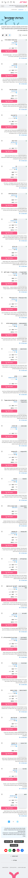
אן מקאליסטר (14, 744)
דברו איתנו (15, 856)
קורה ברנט (14, 324)
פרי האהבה (14, 743)
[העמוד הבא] (9, 822)
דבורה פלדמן (14, 639)
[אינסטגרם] (18, 850)
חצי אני (15, 769)
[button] (2, 2)
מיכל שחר (15, 770)
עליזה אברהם (14, 142)
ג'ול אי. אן (15, 273)
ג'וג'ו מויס (15, 560)
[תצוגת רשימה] (9, 35)
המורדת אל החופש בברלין (10, 637)
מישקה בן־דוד (14, 427)
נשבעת (15, 478)
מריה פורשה (14, 65)
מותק (15, 376)
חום (16, 794)
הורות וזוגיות (20, 9)
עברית (15, 860)
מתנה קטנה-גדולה (12, 506)
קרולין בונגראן (14, 220)
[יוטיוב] (5, 850)
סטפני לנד (14, 664)
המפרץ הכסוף (13, 690)
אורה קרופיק (14, 91)
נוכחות (15, 219)
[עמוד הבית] (25, 9)
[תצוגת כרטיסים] (3, 35)
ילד (16, 166)
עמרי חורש (14, 168)
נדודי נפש (14, 141)
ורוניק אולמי (14, 614)
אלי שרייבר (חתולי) (12, 377)
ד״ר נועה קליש (14, 719)
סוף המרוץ (14, 426)
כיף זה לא (14, 246)
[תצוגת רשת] (6, 35)
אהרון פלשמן (14, 195)
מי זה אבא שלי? (13, 297)
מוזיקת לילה (14, 559)
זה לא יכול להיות (12, 193)
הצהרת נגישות (5, 867)
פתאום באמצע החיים (11, 323)
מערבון (15, 64)
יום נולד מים (14, 717)
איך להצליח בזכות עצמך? (10, 400)
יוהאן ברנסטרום (13, 795)
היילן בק (15, 453)
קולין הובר (14, 350)
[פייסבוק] (22, 850)
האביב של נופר (13, 89)
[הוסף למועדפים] (2, 41)
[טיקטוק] (14, 850)
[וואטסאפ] (9, 850)
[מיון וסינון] (20, 35)
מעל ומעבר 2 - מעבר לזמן (10, 272)
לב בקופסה (14, 531)
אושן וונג (15, 587)
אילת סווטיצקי (14, 533)
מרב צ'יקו (15, 116)
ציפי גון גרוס (14, 299)
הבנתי (2, 6)
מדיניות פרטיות (13, 867)
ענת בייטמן (14, 248)
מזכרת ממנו (14, 349)
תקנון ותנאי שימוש (22, 867)
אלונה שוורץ (14, 42)
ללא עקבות (14, 451)
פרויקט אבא (14, 115)
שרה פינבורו (14, 480)
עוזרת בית (14, 663)
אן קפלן (15, 401)
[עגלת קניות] (5, 2)
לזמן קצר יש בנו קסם (11, 586)
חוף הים (15, 613)
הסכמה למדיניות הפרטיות (20, 6)
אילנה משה (14, 507)
